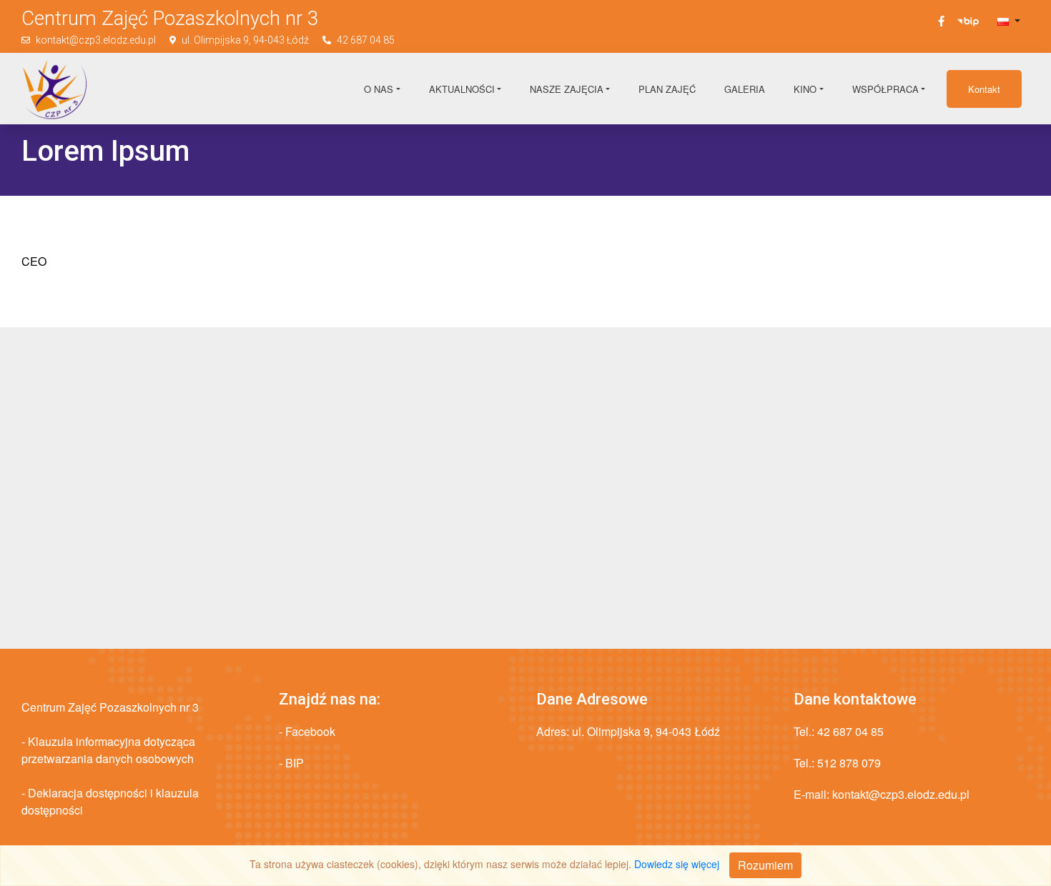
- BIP (291, 763)
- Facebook (307, 731)
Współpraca (885, 89)
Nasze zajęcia (566, 89)
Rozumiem (765, 865)
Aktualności (462, 89)
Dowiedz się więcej (676, 864)
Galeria (744, 89)
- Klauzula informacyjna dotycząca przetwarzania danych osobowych (108, 750)
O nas (378, 89)
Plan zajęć (667, 89)
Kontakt (984, 89)
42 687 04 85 (366, 40)
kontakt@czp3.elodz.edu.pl (96, 40)
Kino (805, 89)
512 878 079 (849, 763)
